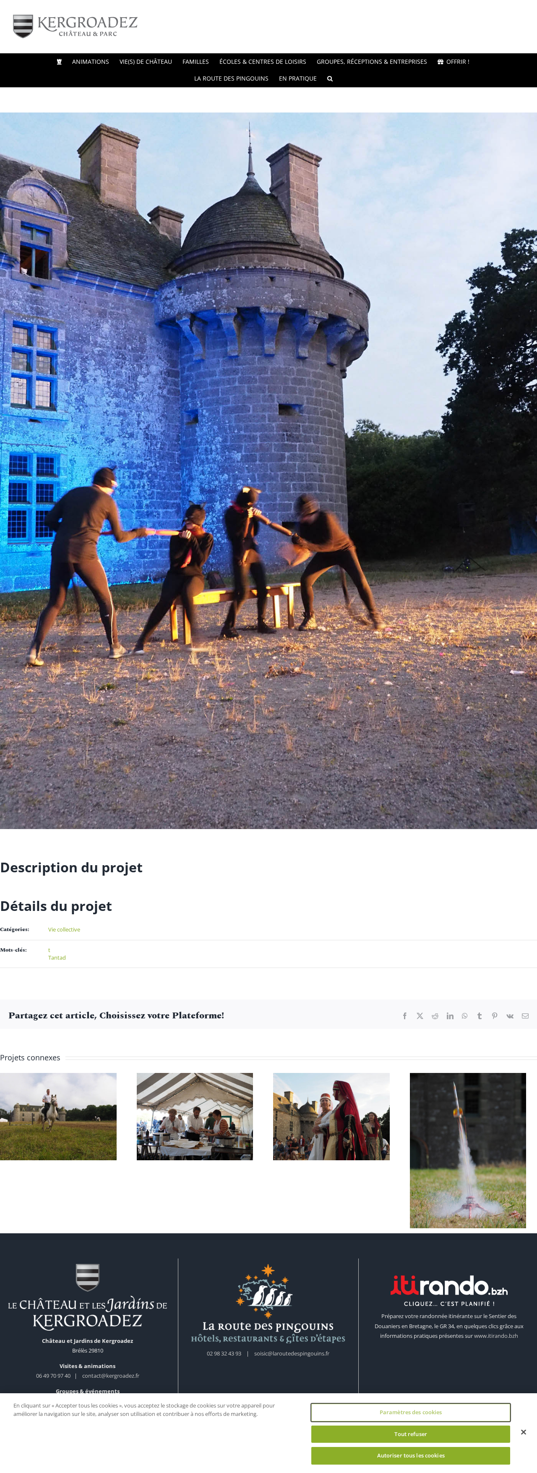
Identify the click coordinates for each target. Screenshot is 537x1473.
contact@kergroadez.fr (110, 1379)
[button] (330, 78)
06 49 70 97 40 (54, 1379)
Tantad (57, 957)
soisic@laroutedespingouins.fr (291, 1356)
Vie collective (64, 929)
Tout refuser (410, 1434)
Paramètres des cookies (411, 1412)
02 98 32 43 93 (224, 1356)
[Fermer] (523, 1432)
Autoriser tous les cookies (411, 1455)
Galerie (60, 1096)
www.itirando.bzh (496, 1339)
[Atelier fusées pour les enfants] (477, 1152)
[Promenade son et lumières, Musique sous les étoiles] (59, 1117)
